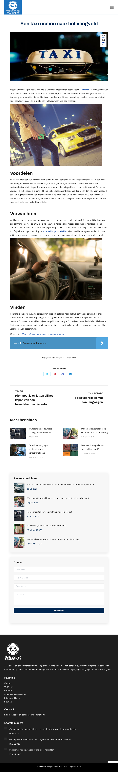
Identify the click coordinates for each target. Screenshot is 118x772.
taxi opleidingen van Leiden (55, 231)
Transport (59, 357)
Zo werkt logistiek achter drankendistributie (46, 525)
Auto (53, 357)
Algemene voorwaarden (15, 694)
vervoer (85, 90)
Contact (8, 683)
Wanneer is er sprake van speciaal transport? (92, 447)
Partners (8, 690)
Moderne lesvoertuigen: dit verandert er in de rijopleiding (94, 430)
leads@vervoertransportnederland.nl (28, 714)
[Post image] (18, 433)
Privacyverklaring (12, 698)
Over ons (8, 686)
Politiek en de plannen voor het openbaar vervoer (42, 334)
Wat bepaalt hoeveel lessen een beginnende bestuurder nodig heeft (58, 498)
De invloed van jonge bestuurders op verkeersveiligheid (38, 449)
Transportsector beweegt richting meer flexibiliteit (40, 430)
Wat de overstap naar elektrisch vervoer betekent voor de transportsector (60, 484)
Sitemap (8, 701)
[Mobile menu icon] (112, 7)
